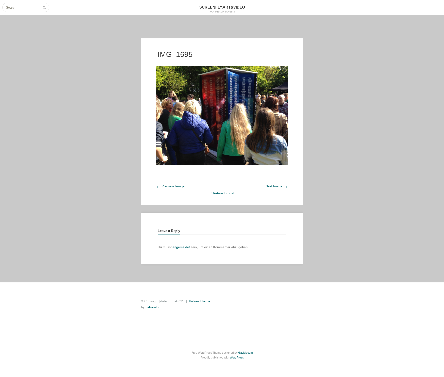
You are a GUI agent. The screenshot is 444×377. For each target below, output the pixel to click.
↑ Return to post (222, 193)
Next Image (276, 186)
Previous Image (170, 186)
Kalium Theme (199, 301)
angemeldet (181, 247)
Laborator (152, 307)
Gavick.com (245, 352)
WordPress (237, 357)
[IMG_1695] (222, 164)
